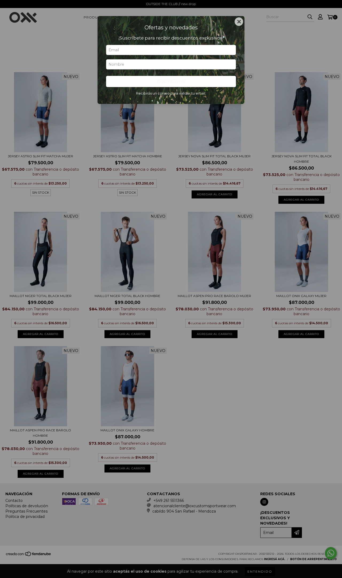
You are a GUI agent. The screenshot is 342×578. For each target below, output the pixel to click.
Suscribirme (171, 81)
